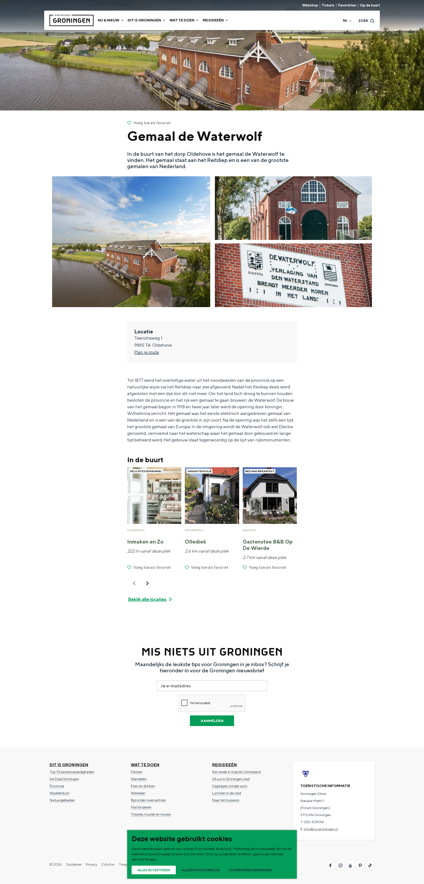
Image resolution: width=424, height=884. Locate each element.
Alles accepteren (154, 870)
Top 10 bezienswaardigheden (72, 772)
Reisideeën (224, 764)
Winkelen (138, 793)
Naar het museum (225, 800)
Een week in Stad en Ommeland (236, 772)
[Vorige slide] (134, 583)
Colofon (108, 864)
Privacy (91, 864)
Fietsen (136, 772)
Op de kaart (370, 5)
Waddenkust (59, 793)
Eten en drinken (143, 786)
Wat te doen (145, 764)
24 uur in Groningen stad (231, 779)
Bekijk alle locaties (147, 599)
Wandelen (139, 779)
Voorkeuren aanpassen (250, 870)
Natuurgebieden (62, 800)
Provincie (56, 786)
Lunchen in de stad (226, 793)
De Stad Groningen (64, 779)
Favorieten (347, 5)
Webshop (310, 5)
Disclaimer (74, 864)
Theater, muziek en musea (151, 814)
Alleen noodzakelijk (201, 870)
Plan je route (146, 352)
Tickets (328, 5)
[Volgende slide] (147, 583)
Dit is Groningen (68, 764)
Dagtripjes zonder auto (229, 786)
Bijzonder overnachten (148, 800)
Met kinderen (141, 807)
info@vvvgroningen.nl (321, 829)
